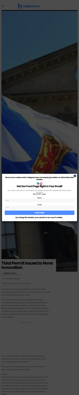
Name (39, 198)
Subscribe (39, 213)
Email (40, 205)
